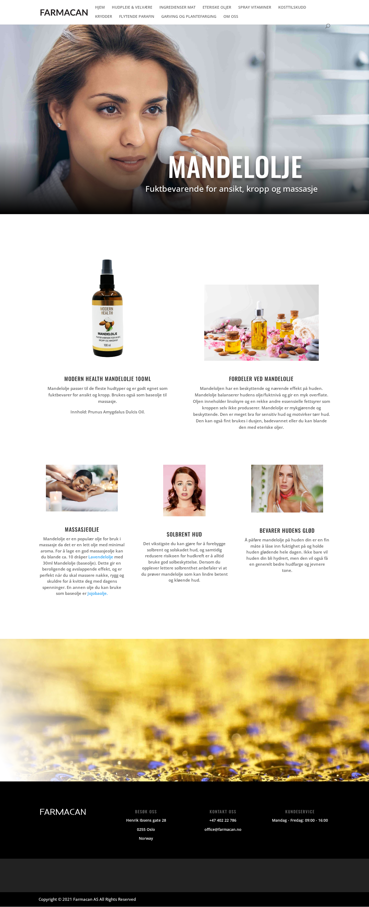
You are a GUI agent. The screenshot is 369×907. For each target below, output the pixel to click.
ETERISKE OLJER (217, 7)
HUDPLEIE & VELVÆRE (132, 7)
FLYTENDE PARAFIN (136, 17)
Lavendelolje (100, 556)
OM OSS (230, 17)
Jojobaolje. (98, 593)
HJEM (100, 7)
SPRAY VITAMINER (254, 7)
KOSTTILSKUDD (292, 7)
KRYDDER (103, 17)
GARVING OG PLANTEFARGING (188, 17)
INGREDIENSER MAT (177, 7)
